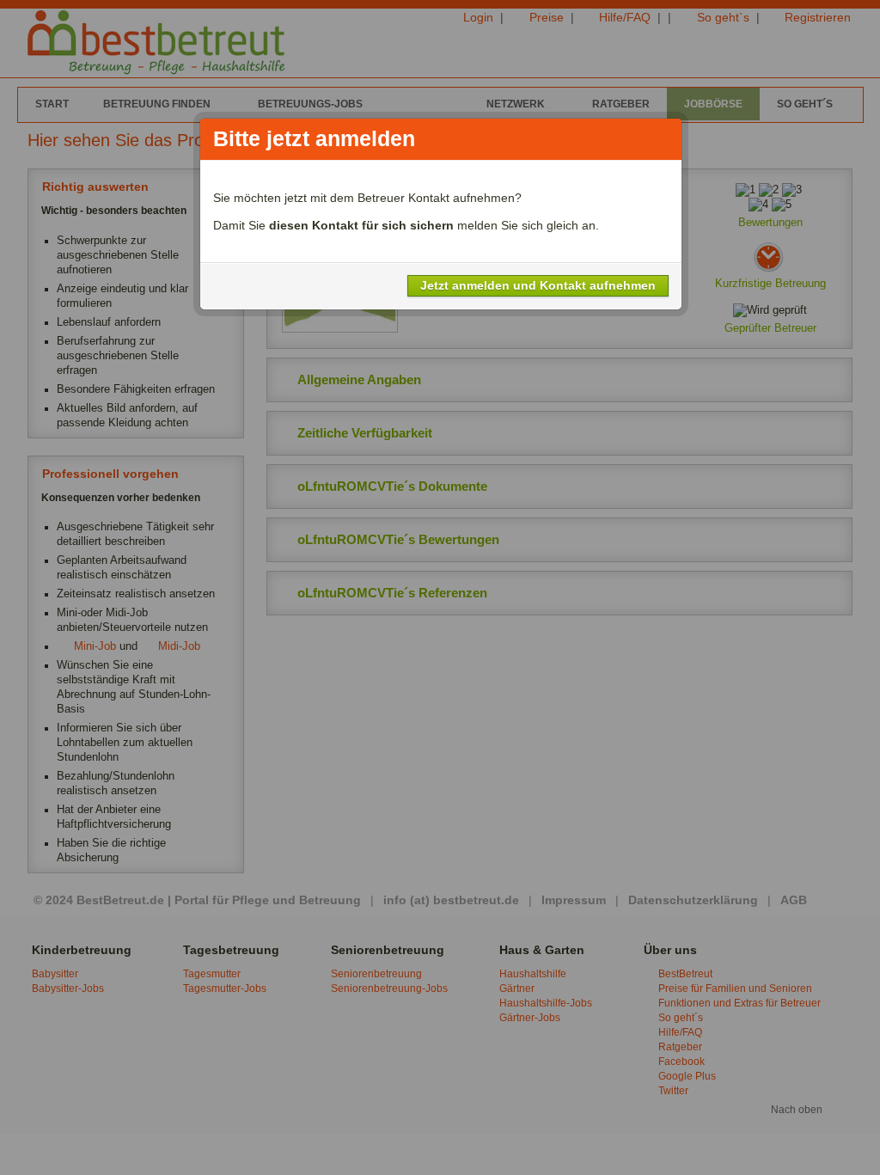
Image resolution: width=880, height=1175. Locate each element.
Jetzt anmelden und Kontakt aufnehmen (538, 285)
